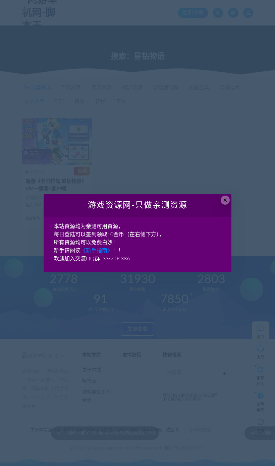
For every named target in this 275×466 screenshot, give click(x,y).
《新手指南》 (96, 250)
